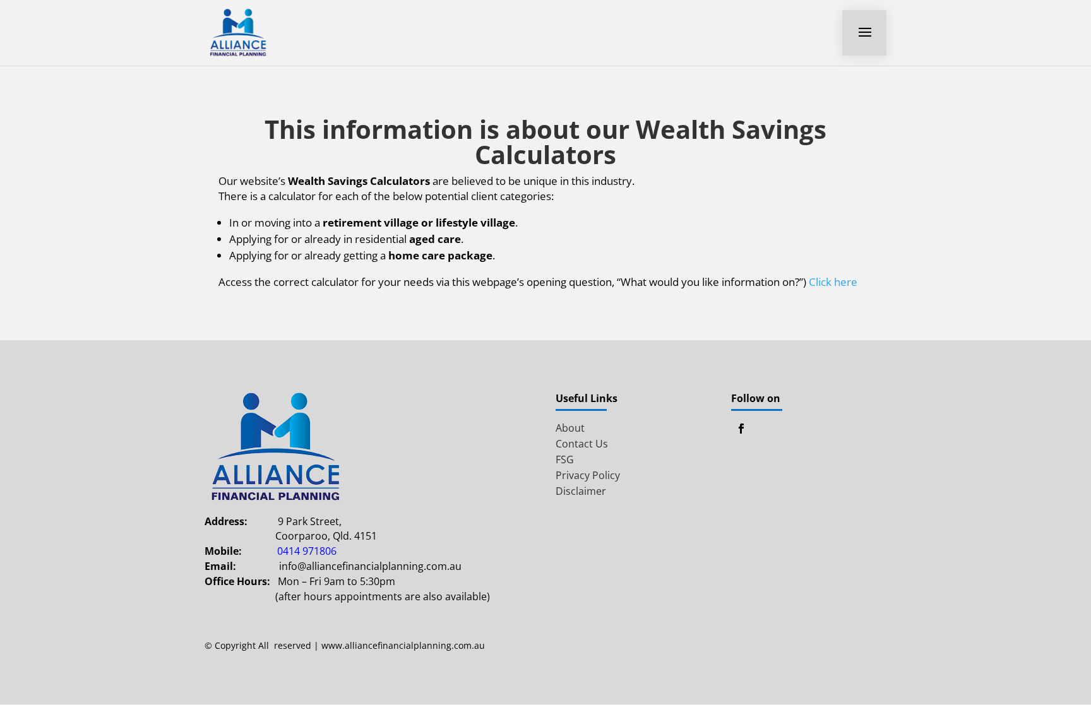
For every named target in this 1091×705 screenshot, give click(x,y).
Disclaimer (581, 491)
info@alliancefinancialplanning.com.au (370, 566)
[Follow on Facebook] (741, 428)
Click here (833, 282)
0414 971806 (307, 551)
